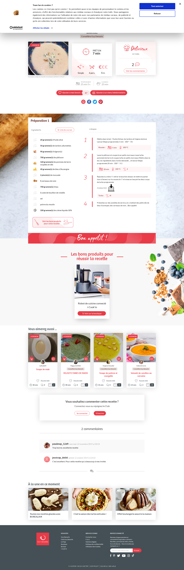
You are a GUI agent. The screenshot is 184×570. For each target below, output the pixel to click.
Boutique (64, 544)
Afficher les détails (41, 28)
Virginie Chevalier (108, 366)
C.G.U (88, 539)
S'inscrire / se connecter (78, 566)
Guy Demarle (65, 537)
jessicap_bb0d (60, 457)
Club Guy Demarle (67, 539)
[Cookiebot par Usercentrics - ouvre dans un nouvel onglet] (16, 28)
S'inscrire (100, 413)
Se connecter (82, 413)
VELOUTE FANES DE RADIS (75, 373)
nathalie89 (42, 366)
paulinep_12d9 (60, 444)
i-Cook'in (64, 549)
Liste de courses (66, 130)
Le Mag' (63, 542)
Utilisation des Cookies (93, 546)
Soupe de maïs (43, 369)
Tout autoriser (157, 6)
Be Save (63, 546)
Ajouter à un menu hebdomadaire (110, 92)
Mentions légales (91, 542)
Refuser (157, 14)
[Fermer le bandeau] (180, 4)
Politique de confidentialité (94, 544)
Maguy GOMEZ (75, 366)
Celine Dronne (141, 366)
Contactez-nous (91, 537)
